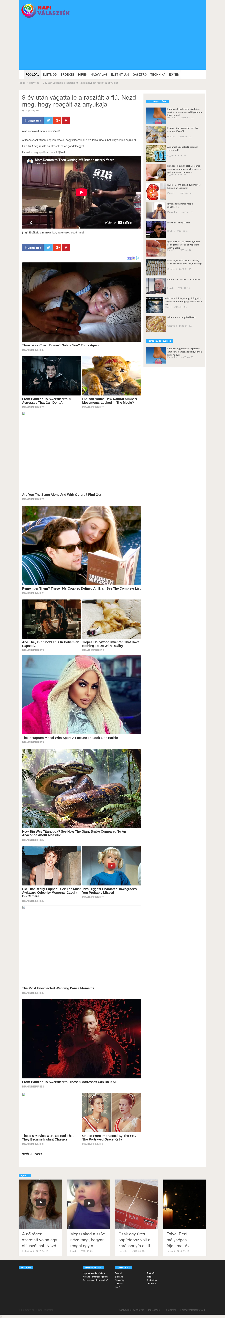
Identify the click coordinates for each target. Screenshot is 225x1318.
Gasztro (140, 74)
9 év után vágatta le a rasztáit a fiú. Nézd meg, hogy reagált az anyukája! (80, 83)
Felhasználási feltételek (192, 1309)
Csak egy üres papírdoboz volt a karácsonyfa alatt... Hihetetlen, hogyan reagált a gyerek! (136, 1245)
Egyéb (174, 74)
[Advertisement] (112, 45)
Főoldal (32, 74)
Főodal (22, 83)
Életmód (50, 74)
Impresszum (154, 1309)
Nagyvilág (99, 74)
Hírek (82, 74)
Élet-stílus (120, 74)
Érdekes (67, 74)
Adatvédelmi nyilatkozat (131, 1309)
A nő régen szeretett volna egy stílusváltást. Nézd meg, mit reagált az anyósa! (39, 1245)
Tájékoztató (170, 1309)
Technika (157, 74)
